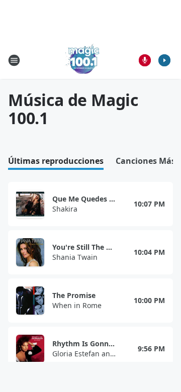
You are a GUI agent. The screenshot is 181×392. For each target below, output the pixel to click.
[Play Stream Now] (164, 60)
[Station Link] (83, 60)
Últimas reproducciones (56, 161)
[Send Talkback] (145, 60)
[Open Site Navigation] (14, 60)
